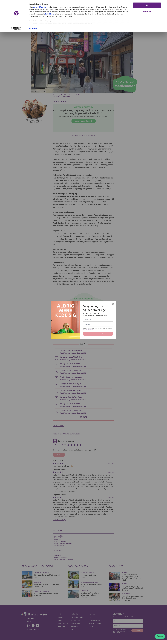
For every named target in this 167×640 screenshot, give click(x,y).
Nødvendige (147, 11)
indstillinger (49, 14)
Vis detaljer (33, 28)
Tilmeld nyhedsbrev (98, 334)
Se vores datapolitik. (88, 329)
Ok (147, 5)
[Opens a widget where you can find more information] (159, 636)
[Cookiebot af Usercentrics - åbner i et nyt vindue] (16, 28)
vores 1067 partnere (40, 7)
